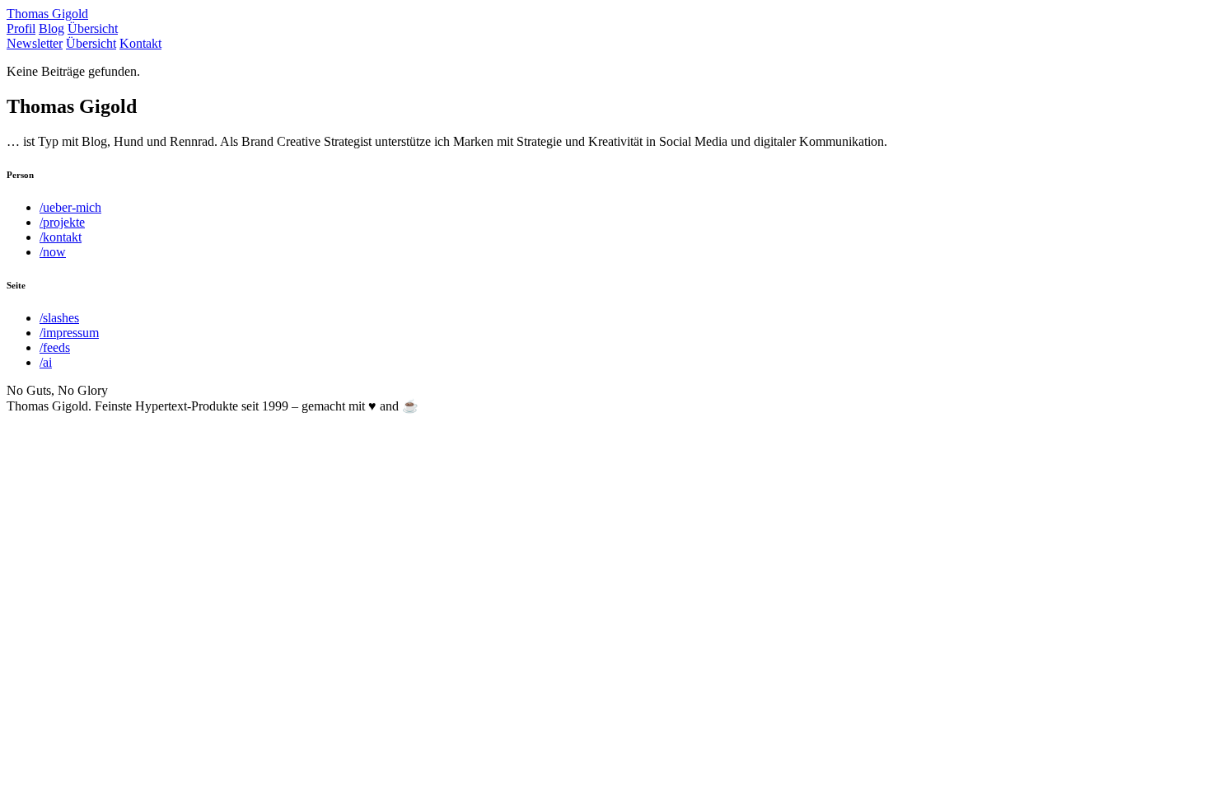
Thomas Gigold (47, 14)
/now (53, 252)
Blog (51, 28)
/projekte (62, 222)
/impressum (69, 333)
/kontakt (61, 237)
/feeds (55, 347)
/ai (46, 362)
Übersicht (93, 28)
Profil (21, 28)
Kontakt (140, 43)
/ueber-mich (70, 207)
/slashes (59, 318)
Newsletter (35, 43)
